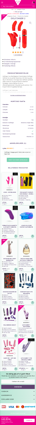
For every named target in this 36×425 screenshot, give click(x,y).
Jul (15, 9)
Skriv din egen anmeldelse (18, 160)
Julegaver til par (21, 9)
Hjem (12, 9)
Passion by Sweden (23, 16)
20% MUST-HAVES (24, 13)
